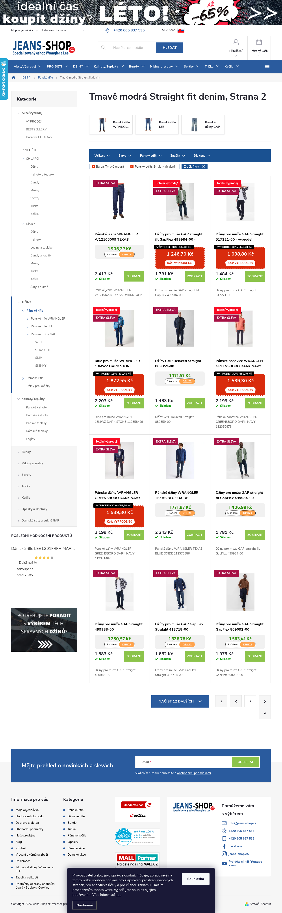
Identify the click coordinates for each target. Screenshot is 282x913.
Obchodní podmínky (29, 829)
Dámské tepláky (37, 431)
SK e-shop (168, 30)
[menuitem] (27, 66)
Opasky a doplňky (34, 509)
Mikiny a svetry (32, 463)
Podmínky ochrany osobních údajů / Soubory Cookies (35, 886)
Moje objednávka (22, 30)
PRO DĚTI (29, 150)
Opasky (73, 842)
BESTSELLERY (36, 129)
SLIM (39, 358)
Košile (34, 214)
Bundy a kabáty (41, 255)
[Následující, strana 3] (265, 701)
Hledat (170, 47)
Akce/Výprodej (32, 113)
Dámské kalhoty (37, 415)
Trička (34, 206)
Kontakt (21, 848)
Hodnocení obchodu (53, 30)
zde (118, 894)
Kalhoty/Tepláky (33, 399)
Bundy (34, 182)
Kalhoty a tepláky (42, 174)
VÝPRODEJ (34, 121)
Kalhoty (35, 240)
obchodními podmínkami (194, 773)
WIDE (39, 342)
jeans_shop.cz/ (239, 854)
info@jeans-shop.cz (242, 823)
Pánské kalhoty (36, 407)
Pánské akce (76, 848)
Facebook (235, 846)
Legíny (30, 439)
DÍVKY (30, 224)
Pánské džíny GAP (43, 334)
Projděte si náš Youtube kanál (245, 863)
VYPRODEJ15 (119, 390)
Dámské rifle (34, 378)
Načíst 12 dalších (177, 701)
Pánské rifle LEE (42, 326)
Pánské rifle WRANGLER (48, 319)
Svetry (34, 198)
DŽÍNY (26, 302)
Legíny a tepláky (41, 247)
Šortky (26, 475)
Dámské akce (77, 854)
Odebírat (246, 762)
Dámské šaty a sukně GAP (40, 520)
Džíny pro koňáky (38, 386)
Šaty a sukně (39, 287)
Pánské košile (77, 835)
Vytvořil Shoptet (260, 904)
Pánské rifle (34, 311)
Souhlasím (195, 878)
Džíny (34, 167)
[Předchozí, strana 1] (236, 701)
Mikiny (34, 190)
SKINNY (40, 366)
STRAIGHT (43, 350)
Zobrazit (134, 276)
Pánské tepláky (36, 423)
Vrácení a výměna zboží (32, 855)
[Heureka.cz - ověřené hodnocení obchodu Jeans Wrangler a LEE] (137, 836)
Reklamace (23, 861)
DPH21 (126, 254)
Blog (19, 842)
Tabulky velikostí (27, 877)
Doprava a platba (27, 823)
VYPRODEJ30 (180, 263)
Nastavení (84, 905)
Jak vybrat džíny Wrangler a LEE (34, 869)
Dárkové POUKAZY (39, 137)
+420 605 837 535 (241, 831)
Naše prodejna (25, 835)
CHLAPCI (32, 159)
